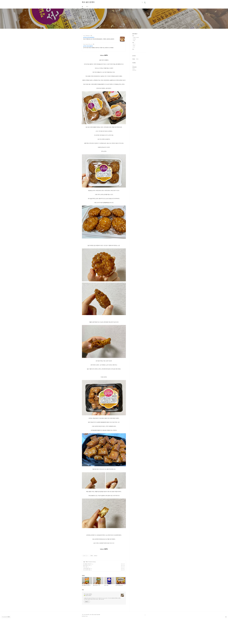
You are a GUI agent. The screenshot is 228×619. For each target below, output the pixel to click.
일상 (84, 561)
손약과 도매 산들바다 (88, 46)
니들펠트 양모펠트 (136, 37)
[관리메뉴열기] (226, 617)
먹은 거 (87, 561)
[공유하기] (86, 556)
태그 (87, 6)
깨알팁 (134, 45)
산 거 (134, 47)
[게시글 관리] (87, 556)
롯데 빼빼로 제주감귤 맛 (87, 564)
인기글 (137, 59)
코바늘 (134, 40)
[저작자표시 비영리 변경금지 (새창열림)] (95, 555)
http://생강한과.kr (86, 35)
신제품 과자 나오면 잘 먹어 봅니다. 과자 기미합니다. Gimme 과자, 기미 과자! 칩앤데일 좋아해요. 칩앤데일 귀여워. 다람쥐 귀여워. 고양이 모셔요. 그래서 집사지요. (102, 599)
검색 (142, 2)
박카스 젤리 (85, 566)
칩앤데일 (134, 39)
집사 (133, 49)
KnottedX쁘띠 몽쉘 (86, 569)
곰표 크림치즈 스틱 (86, 565)
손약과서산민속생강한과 (88, 37)
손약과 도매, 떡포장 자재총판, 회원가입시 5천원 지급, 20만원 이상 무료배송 (98, 47)
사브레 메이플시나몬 (86, 568)
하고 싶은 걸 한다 (88, 2)
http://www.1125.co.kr (87, 44)
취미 (133, 35)
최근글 (133, 59)
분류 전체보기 (134, 33)
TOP (145, 615)
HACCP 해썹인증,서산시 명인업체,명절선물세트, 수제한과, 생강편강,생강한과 (98, 39)
